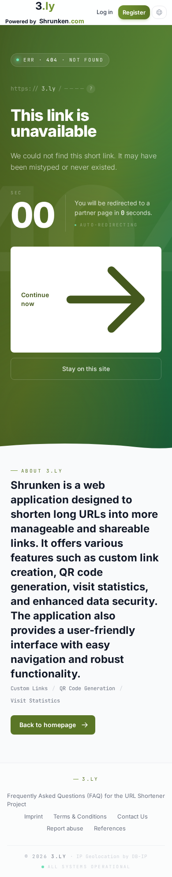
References (110, 828)
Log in (105, 11)
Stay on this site (86, 368)
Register (134, 12)
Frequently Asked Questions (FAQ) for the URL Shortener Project (86, 800)
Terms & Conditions (80, 816)
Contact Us (132, 816)
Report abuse (65, 828)
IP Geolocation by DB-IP (111, 856)
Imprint (33, 816)
